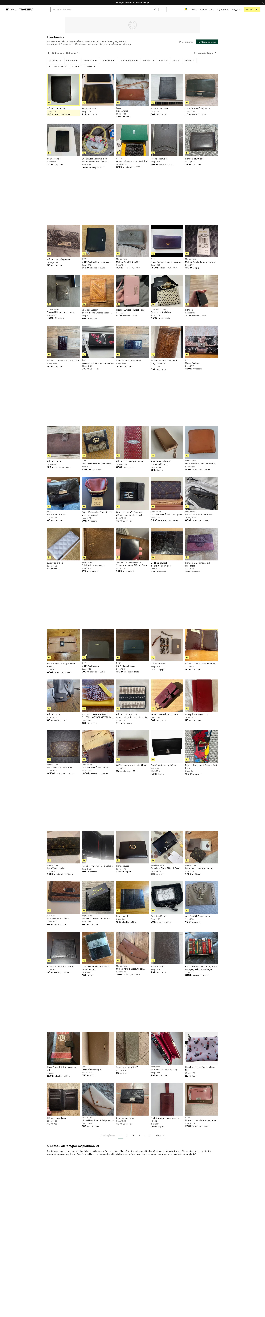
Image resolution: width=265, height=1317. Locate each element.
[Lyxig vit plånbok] (63, 544)
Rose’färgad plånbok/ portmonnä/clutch (161, 462)
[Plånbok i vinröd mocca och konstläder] (201, 544)
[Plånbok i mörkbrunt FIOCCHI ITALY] (63, 342)
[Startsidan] (26, 9)
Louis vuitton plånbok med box (199, 868)
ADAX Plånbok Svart (56, 514)
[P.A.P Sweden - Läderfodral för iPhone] (167, 1099)
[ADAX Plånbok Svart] (63, 493)
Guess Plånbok (192, 363)
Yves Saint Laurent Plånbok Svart (131, 565)
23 (149, 1135)
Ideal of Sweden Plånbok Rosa (130, 310)
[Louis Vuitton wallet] (63, 847)
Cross (187, 1117)
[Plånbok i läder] (167, 948)
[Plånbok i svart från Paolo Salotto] (98, 847)
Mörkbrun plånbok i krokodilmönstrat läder (161, 564)
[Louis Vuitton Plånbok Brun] (63, 746)
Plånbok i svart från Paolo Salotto (97, 866)
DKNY (84, 259)
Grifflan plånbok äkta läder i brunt (131, 765)
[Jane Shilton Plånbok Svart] (201, 90)
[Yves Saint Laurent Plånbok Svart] (132, 544)
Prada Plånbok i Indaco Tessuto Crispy (165, 262)
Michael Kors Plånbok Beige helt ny (98, 1120)
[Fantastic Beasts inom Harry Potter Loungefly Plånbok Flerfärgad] (201, 948)
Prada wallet (122, 111)
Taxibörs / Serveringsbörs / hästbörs (163, 766)
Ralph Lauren (87, 562)
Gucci (84, 461)
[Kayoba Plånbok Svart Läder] (63, 948)
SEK (193, 9)
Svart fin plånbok (158, 916)
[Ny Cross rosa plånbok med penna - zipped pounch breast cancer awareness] (201, 1099)
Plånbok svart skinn (159, 108)
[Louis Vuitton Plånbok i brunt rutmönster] (98, 746)
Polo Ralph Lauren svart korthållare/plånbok (93, 565)
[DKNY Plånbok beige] (98, 1048)
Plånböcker (56, 53)
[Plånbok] (201, 291)
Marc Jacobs (190, 512)
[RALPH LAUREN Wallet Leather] (98, 897)
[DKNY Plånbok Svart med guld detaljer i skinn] (98, 241)
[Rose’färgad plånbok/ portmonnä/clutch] (167, 442)
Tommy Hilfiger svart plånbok (60, 312)
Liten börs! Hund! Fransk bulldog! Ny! (200, 1068)
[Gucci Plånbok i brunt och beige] (98, 442)
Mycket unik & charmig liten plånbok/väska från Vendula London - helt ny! (94, 160)
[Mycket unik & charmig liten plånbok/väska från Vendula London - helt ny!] (98, 140)
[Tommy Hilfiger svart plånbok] (63, 291)
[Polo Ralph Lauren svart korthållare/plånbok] (98, 544)
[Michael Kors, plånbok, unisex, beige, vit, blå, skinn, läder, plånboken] (132, 948)
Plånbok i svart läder (56, 1118)
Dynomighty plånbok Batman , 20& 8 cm (201, 766)
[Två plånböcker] (167, 645)
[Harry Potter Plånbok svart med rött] (63, 1048)
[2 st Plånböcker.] (98, 90)
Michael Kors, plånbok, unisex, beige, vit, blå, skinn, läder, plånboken (130, 969)
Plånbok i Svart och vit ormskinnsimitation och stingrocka (131, 715)
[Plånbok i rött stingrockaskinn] (132, 442)
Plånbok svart (122, 866)
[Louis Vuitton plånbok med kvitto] (201, 442)
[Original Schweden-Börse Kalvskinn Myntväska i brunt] (98, 493)
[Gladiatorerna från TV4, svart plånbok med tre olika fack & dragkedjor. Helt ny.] (132, 493)
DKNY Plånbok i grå (90, 666)
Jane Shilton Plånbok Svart (197, 108)
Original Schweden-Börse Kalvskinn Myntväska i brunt (98, 513)
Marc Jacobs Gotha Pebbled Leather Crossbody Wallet (198, 514)
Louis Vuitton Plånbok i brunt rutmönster (95, 767)
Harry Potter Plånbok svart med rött (61, 1068)
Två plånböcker (158, 663)
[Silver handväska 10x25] (132, 1048)
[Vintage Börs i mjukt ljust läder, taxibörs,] (63, 645)
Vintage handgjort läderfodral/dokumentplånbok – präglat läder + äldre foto (96, 311)
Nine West (51, 916)
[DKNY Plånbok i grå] (98, 645)
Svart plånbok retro (125, 1118)
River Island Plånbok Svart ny (164, 1069)
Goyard (119, 158)
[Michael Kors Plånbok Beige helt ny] (98, 1099)
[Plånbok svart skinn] (167, 90)
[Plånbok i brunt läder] (63, 89)
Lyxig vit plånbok (55, 563)
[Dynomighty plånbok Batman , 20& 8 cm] (201, 746)
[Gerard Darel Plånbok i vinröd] (167, 695)
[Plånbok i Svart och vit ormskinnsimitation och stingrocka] (132, 695)
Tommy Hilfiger (53, 309)
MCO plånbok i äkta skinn (196, 714)
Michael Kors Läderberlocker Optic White (201, 262)
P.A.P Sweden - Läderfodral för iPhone (165, 1119)
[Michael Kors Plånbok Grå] (132, 241)
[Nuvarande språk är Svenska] (186, 9)
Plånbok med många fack (58, 259)
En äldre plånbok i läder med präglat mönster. (164, 362)
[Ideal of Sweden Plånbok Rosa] (132, 291)
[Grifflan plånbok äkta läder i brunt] (132, 746)
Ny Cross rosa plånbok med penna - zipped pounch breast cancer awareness (201, 1120)
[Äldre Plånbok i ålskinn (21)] (132, 342)
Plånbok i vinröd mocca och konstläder (197, 564)
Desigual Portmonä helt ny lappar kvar (97, 363)
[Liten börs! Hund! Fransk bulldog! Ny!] (201, 1048)
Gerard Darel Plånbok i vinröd (164, 714)
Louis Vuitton (190, 461)
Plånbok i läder (157, 966)
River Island (155, 1067)
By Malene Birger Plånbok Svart (165, 868)
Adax (49, 512)
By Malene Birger (158, 865)
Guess (187, 360)
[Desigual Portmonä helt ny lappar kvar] (98, 342)
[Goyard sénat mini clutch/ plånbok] (132, 140)
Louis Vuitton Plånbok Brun (59, 767)
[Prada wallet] (132, 90)
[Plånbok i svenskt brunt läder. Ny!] (201, 645)
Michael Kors (121, 259)
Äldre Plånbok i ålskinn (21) (128, 360)
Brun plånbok (122, 916)
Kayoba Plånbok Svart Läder (60, 966)
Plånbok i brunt (54, 461)
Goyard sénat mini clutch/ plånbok (132, 161)
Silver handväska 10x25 (127, 1067)
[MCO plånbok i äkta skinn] (201, 695)
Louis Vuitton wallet (56, 868)
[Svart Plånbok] (63, 140)
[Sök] (155, 9)
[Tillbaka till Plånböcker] (48, 53)
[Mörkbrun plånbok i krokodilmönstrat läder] (167, 544)
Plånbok (189, 310)
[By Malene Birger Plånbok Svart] (167, 847)
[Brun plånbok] (132, 897)
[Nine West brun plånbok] (63, 897)
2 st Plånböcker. (89, 108)
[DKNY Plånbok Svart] (132, 645)
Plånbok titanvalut (159, 159)
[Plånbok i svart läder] (63, 1099)
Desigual (85, 360)
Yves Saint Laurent (158, 309)
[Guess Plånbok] (201, 342)
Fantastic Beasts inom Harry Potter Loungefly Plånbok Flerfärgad (201, 968)
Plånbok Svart (53, 714)
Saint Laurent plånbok (161, 312)
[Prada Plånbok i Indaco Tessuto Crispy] (167, 241)
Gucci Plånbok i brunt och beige (96, 463)
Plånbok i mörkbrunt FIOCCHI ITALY (63, 360)
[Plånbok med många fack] (63, 241)
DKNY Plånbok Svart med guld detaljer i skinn (95, 262)
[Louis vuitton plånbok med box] (201, 847)
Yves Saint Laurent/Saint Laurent (129, 562)
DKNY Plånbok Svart (125, 666)
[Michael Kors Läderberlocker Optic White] (201, 241)
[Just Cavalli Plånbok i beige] (201, 897)
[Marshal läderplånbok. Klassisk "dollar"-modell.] (98, 948)
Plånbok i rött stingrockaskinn (129, 461)
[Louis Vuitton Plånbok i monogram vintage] (167, 493)
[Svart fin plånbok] (167, 897)
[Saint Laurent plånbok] (167, 291)
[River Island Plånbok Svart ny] (167, 1048)
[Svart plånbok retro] (132, 1099)
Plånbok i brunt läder (56, 108)
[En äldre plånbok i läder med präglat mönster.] (167, 342)
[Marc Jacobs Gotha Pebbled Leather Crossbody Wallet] (201, 493)
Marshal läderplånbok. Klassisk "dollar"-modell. (95, 968)
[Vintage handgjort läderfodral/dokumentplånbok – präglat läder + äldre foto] (98, 291)
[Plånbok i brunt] (63, 442)
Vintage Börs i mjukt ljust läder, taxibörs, (61, 665)
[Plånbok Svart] (63, 695)
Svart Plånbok (53, 159)
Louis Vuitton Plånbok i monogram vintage (166, 514)
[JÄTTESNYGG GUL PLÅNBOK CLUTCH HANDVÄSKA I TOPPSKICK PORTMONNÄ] (98, 695)
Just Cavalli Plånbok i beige (197, 916)
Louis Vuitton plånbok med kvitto (200, 463)
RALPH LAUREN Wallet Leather (96, 918)
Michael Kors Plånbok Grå (128, 262)
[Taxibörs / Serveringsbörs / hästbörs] (167, 746)
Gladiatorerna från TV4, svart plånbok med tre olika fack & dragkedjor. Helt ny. (129, 513)
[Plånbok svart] (132, 847)
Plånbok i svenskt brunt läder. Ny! (200, 663)
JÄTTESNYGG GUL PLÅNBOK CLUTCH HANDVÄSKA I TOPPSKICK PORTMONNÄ (98, 716)
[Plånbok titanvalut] (167, 140)
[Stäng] (263, 2)
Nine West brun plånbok (58, 918)
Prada (118, 108)
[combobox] (104, 9)
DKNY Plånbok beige (91, 1069)
